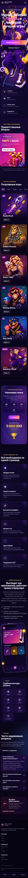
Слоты (14, 189)
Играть (6, 219)
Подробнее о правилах (8, 811)
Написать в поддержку (10, 750)
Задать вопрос (4, 859)
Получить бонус (8, 150)
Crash (8, 189)
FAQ (2, 848)
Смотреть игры (14, 48)
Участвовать (14, 417)
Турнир (2, 840)
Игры (2, 836)
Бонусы (2, 838)
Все (3, 189)
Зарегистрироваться (14, 42)
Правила (3, 851)
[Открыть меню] (25, 2)
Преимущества (4, 846)
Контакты (3, 857)
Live (20, 189)
